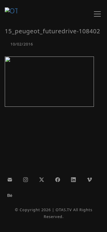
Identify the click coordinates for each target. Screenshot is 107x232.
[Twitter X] (42, 180)
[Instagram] (26, 180)
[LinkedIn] (73, 180)
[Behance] (10, 195)
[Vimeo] (89, 180)
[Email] (10, 180)
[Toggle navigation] (97, 14)
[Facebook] (58, 180)
